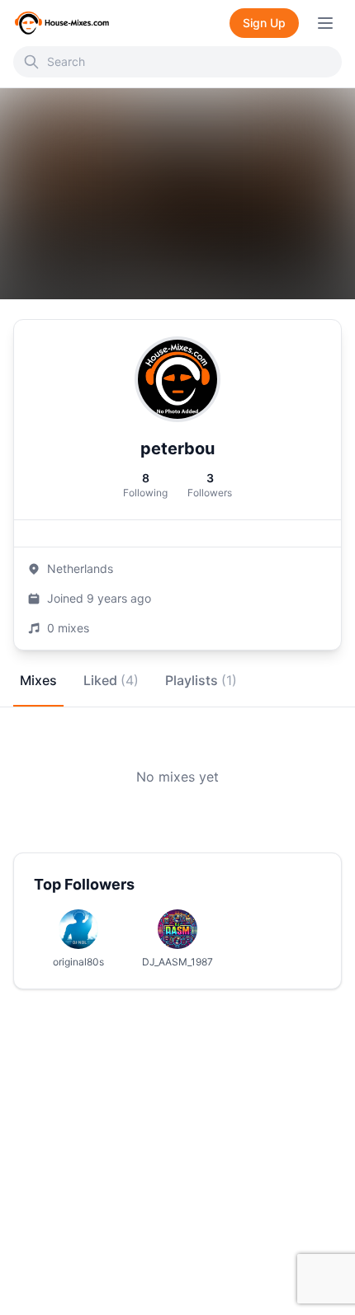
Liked (111, 680)
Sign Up (264, 23)
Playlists (201, 680)
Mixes (38, 680)
